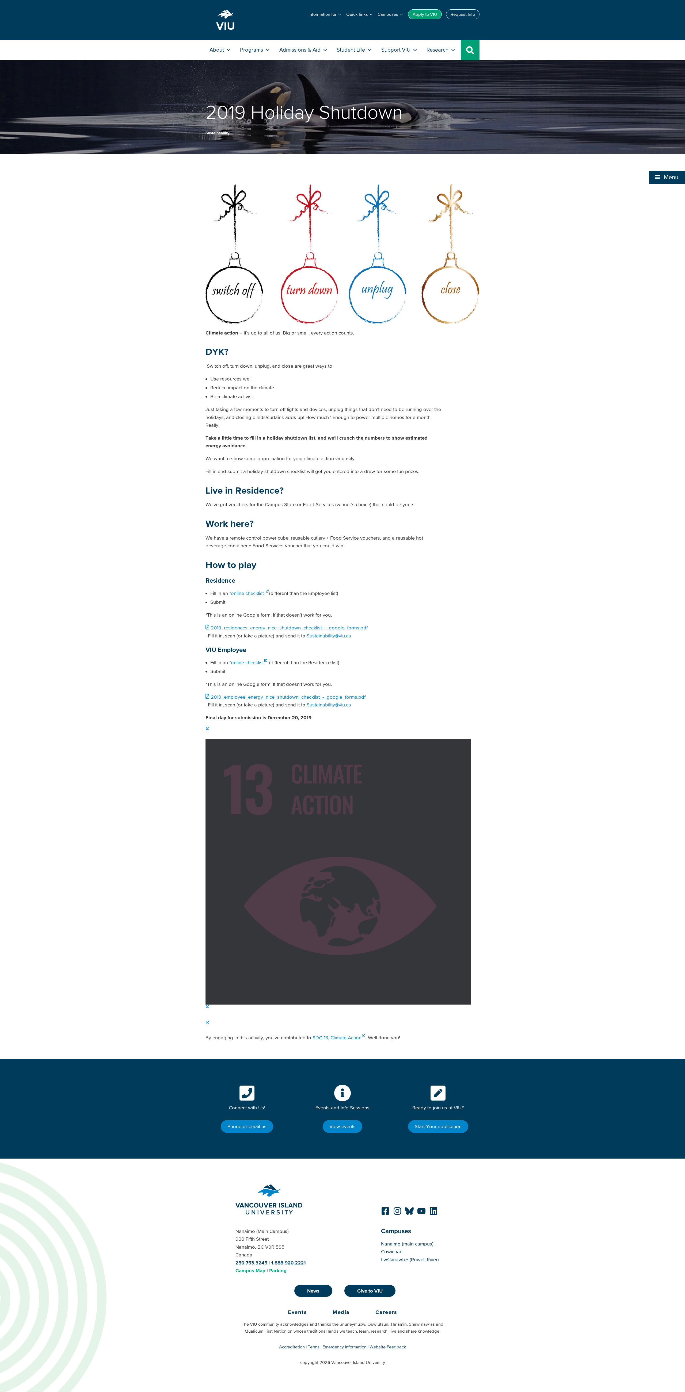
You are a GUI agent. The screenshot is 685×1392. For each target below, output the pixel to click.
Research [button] (438, 50)
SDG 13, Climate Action (337, 1037)
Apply (425, 14)
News (313, 1291)
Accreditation (292, 1346)
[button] (667, 177)
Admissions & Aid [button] (300, 50)
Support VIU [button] (396, 50)
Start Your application (438, 1126)
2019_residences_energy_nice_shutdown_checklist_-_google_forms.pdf (289, 627)
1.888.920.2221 (288, 1263)
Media (341, 1312)
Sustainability (217, 133)
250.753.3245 (251, 1263)
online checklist (248, 593)
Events (297, 1312)
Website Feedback (388, 1346)
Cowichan (391, 1251)
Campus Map (250, 1270)
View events (342, 1126)
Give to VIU (370, 1291)
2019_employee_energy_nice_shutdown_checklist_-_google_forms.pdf (288, 697)
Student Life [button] (351, 50)
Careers (386, 1312)
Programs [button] (252, 50)
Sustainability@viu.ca (329, 636)
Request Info (463, 14)
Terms (313, 1346)
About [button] (217, 50)
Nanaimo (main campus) (407, 1244)
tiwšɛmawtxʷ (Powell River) (410, 1259)
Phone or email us (247, 1126)
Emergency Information (344, 1346)
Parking (278, 1270)
